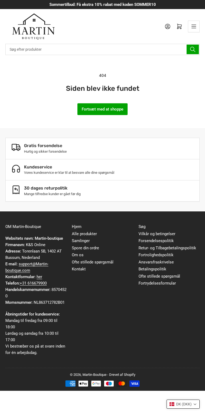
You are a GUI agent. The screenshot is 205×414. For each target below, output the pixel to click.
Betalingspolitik (152, 269)
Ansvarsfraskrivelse (156, 262)
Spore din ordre (85, 248)
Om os (78, 255)
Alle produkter (84, 233)
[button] (183, 404)
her (39, 276)
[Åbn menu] (194, 26)
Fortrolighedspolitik (156, 255)
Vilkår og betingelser (157, 233)
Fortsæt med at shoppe (102, 109)
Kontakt (79, 269)
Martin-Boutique (94, 375)
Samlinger (81, 240)
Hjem (76, 226)
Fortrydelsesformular (157, 283)
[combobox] (102, 49)
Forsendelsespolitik (156, 240)
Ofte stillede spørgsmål (92, 262)
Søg (142, 226)
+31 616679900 (33, 283)
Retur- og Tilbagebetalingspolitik (167, 248)
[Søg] (193, 49)
